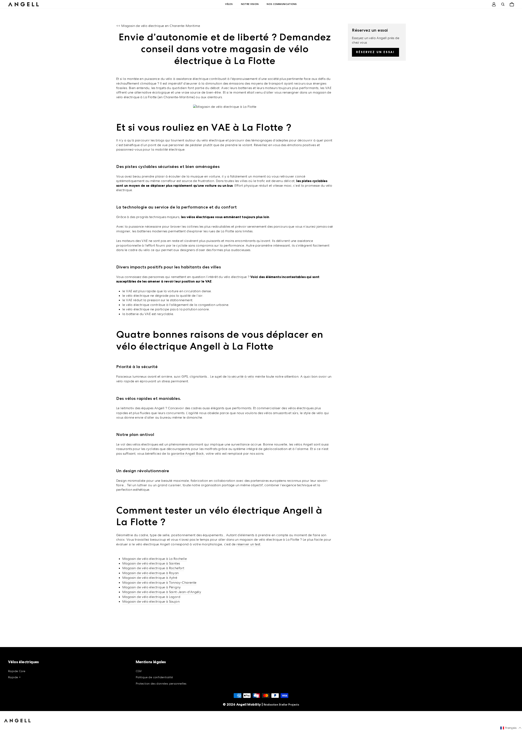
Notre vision (250, 4)
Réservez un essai (375, 52)
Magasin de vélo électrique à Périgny (151, 587)
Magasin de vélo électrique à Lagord (151, 597)
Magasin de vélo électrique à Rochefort (153, 568)
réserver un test (248, 544)
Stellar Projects (289, 704)
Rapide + (14, 677)
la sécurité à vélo (241, 376)
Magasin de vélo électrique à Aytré (149, 578)
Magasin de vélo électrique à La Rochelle (154, 559)
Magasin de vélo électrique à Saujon (151, 601)
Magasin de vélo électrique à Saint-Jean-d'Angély (161, 592)
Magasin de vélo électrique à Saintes (151, 563)
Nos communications (282, 4)
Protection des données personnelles (161, 683)
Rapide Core (16, 671)
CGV (139, 671)
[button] (511, 728)
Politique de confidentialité (154, 677)
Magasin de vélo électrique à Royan (150, 573)
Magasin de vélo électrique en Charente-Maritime (160, 26)
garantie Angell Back (187, 453)
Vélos (229, 4)
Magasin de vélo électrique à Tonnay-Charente (159, 582)
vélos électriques (301, 408)
